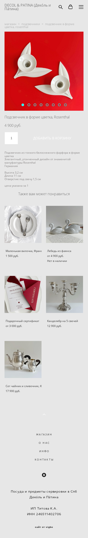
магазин (10, 24)
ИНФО (44, 451)
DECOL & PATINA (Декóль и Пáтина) (28, 7)
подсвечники (30, 24)
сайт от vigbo (44, 527)
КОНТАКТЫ (44, 459)
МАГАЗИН (44, 434)
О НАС (44, 443)
